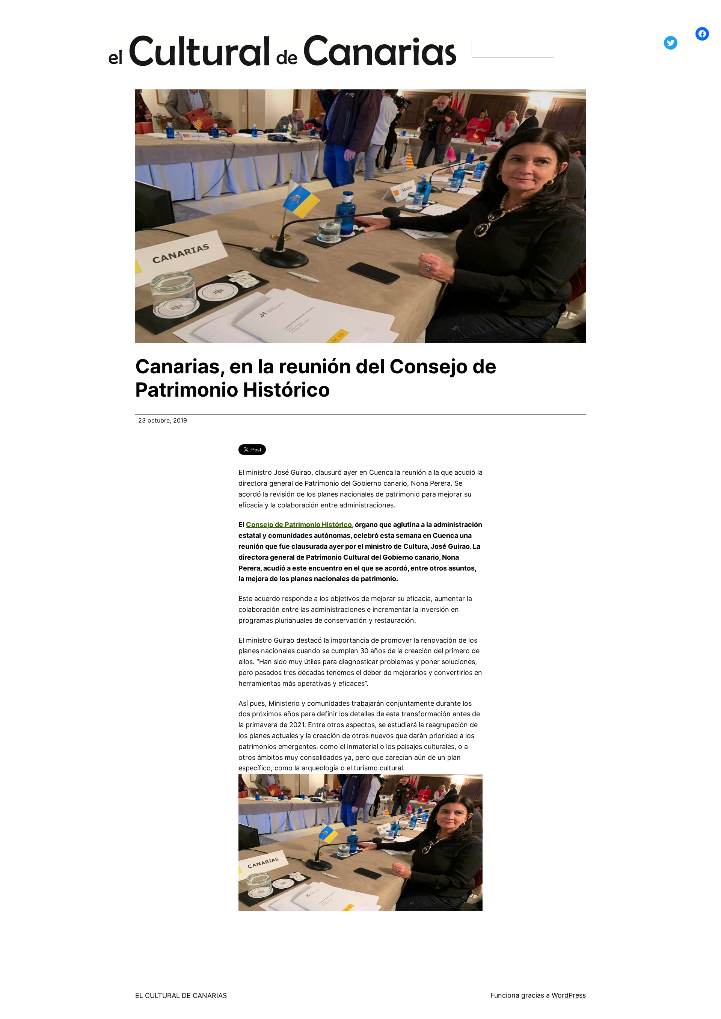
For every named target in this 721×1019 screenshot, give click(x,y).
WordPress (569, 995)
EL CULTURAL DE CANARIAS (181, 995)
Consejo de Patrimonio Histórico (299, 524)
